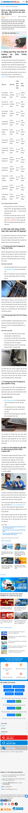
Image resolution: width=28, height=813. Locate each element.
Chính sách (4, 731)
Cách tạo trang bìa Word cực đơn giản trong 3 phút (17, 642)
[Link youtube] (13, 804)
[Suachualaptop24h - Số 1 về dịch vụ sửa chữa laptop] (6, 2)
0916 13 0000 (10, 749)
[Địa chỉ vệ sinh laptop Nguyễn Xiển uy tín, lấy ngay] (21, 560)
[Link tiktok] (16, 804)
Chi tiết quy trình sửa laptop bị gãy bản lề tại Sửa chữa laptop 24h (14, 527)
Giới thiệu (4, 723)
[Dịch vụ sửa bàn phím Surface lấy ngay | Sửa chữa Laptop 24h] (7, 560)
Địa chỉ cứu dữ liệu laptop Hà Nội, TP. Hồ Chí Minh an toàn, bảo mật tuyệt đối (20, 553)
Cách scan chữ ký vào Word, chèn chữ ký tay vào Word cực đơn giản (17, 646)
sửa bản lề (16, 537)
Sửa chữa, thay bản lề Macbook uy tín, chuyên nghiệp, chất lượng (13, 534)
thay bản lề (10, 537)
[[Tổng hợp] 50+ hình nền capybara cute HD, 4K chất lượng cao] (4, 652)
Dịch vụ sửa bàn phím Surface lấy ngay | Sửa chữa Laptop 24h (7, 567)
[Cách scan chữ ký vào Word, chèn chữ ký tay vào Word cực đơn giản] (4, 647)
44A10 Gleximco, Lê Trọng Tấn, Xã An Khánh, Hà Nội (15, 711)
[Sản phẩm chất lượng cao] (6, 809)
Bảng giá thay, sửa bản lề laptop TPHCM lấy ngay (14, 530)
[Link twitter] (2, 804)
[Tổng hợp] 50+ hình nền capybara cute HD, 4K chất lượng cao (16, 651)
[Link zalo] (9, 804)
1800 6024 (9, 738)
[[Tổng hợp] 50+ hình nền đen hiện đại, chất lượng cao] (4, 638)
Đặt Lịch (18, 701)
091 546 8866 (6, 784)
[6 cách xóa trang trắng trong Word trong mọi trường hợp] (4, 633)
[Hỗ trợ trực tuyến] (26, 796)
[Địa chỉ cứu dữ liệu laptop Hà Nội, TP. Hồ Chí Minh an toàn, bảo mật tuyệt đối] (21, 547)
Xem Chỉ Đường (11, 701)
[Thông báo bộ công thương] (17, 809)
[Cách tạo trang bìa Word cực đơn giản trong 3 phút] (4, 643)
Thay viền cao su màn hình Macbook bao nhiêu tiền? (7, 553)
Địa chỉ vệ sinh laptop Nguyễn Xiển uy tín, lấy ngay (20, 567)
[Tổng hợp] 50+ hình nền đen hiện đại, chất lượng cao (17, 637)
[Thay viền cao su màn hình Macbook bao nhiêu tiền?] (7, 547)
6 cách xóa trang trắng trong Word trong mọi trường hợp (16, 632)
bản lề (5, 537)
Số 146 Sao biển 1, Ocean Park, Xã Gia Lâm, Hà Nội (14, 698)
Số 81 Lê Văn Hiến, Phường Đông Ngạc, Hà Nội (14, 718)
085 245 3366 (10, 743)
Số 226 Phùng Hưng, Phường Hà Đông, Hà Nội (15, 705)
